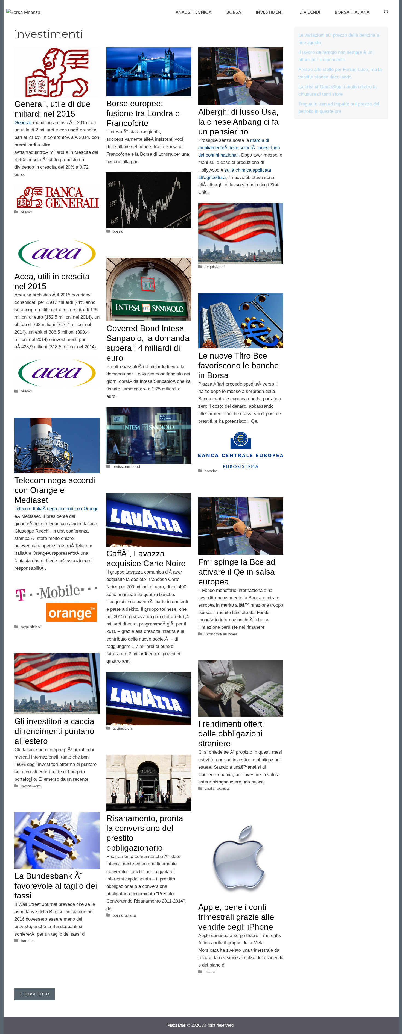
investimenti (270, 12)
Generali (23, 122)
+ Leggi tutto (34, 994)
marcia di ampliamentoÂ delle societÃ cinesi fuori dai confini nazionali (239, 148)
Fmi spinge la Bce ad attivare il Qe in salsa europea (236, 571)
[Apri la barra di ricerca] (386, 12)
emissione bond (126, 466)
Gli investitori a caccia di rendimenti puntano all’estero (54, 731)
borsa (233, 12)
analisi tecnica (194, 12)
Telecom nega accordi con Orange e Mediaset (54, 490)
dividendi (309, 12)
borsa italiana (352, 12)
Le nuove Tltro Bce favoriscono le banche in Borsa (238, 365)
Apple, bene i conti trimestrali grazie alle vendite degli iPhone (236, 917)
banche (211, 471)
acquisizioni (215, 267)
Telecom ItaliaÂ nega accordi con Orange (56, 508)
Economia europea (221, 634)
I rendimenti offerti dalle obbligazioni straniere (231, 733)
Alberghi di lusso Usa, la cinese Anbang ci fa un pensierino (238, 121)
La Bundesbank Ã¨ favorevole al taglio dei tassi (55, 885)
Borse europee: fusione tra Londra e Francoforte (143, 113)
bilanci (26, 212)
